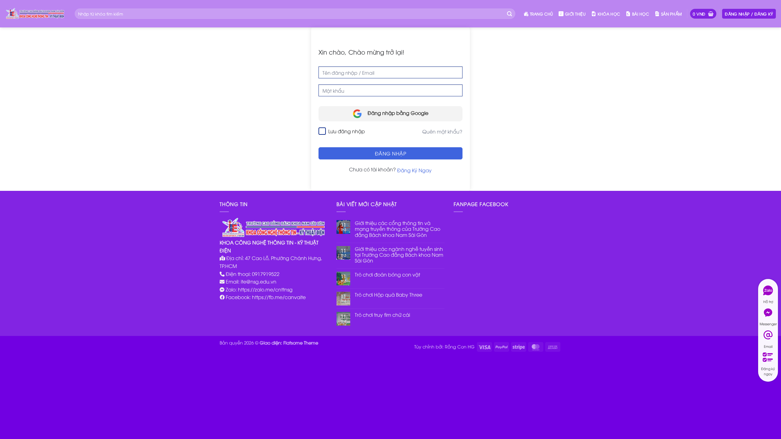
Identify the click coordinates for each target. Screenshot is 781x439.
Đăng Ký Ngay (414, 170)
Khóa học (609, 13)
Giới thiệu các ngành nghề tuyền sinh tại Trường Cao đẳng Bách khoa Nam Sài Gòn (399, 255)
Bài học (640, 13)
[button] (703, 14)
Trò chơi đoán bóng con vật (387, 274)
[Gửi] (509, 14)
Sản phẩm (671, 13)
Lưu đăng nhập (346, 131)
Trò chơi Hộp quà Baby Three (388, 295)
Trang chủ (541, 13)
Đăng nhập (390, 153)
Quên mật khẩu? (442, 131)
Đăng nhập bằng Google (397, 112)
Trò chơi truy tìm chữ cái (382, 315)
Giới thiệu (575, 13)
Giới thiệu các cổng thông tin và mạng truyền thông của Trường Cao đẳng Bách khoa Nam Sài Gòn (397, 229)
